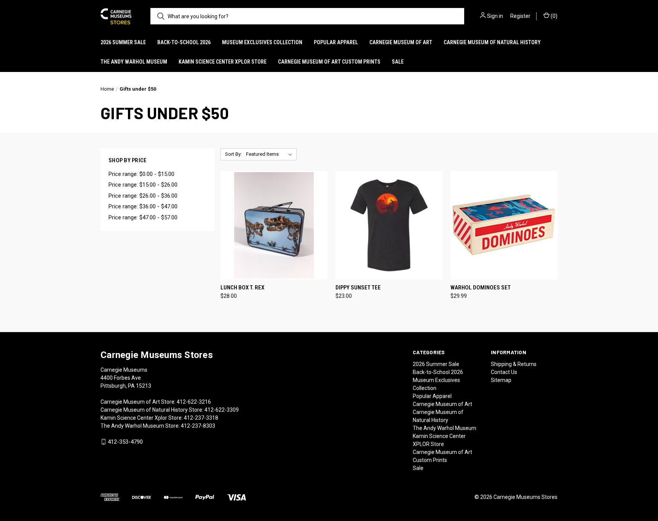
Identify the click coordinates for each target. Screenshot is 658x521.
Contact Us (504, 372)
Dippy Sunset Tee (358, 287)
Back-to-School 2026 (184, 42)
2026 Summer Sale (123, 42)
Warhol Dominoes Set (480, 287)
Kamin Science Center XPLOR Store (223, 62)
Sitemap (501, 380)
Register (520, 16)
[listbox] (270, 154)
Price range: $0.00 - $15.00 (141, 174)
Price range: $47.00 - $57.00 (143, 217)
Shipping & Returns (514, 364)
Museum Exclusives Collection (262, 42)
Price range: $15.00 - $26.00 (143, 184)
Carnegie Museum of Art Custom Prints (329, 62)
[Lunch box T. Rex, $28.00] (274, 225)
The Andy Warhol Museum (134, 62)
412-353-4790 (125, 441)
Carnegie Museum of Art (400, 42)
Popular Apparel (336, 42)
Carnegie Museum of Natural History (492, 42)
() (553, 16)
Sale (398, 62)
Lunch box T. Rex (242, 287)
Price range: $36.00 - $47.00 (143, 206)
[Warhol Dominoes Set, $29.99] (504, 225)
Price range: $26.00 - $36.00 (143, 195)
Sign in (495, 16)
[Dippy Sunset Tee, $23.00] (389, 225)
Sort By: (233, 154)
